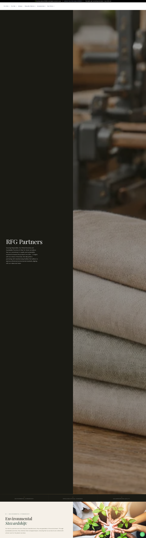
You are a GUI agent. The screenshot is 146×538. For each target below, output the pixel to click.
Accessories (41, 6)
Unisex (20, 6)
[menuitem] (7, 6)
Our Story (50, 6)
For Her (13, 6)
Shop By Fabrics (30, 6)
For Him (6, 6)
